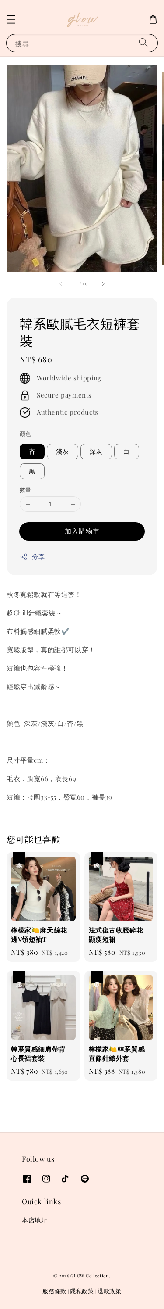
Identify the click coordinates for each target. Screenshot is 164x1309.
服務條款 (54, 1291)
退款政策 (110, 1291)
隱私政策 (82, 1291)
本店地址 (34, 1220)
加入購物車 (82, 531)
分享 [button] (38, 556)
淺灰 (62, 451)
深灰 (96, 451)
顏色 (25, 433)
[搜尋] (143, 42)
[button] (11, 19)
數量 (25, 489)
